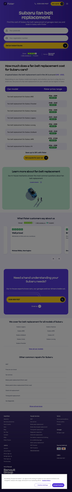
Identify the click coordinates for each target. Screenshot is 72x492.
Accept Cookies (58, 485)
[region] (34, 481)
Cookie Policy (46, 480)
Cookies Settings (43, 485)
